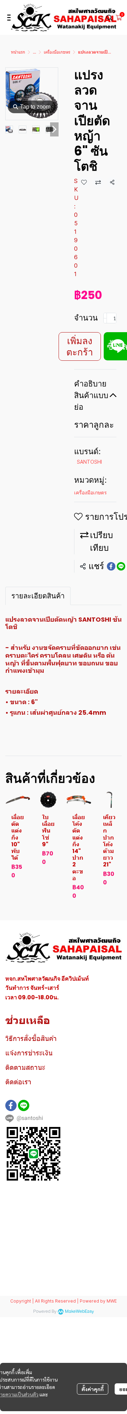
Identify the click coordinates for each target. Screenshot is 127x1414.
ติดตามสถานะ (25, 1067)
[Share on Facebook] (111, 566)
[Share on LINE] (121, 566)
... (34, 52)
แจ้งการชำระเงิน (29, 1053)
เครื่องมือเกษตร (57, 52)
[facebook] (11, 1105)
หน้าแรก (18, 52)
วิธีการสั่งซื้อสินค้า (31, 1038)
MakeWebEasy (79, 1311)
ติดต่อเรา (18, 1082)
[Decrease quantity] (105, 318)
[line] (23, 1105)
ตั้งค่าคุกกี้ (92, 1389)
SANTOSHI (89, 462)
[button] (109, 18)
